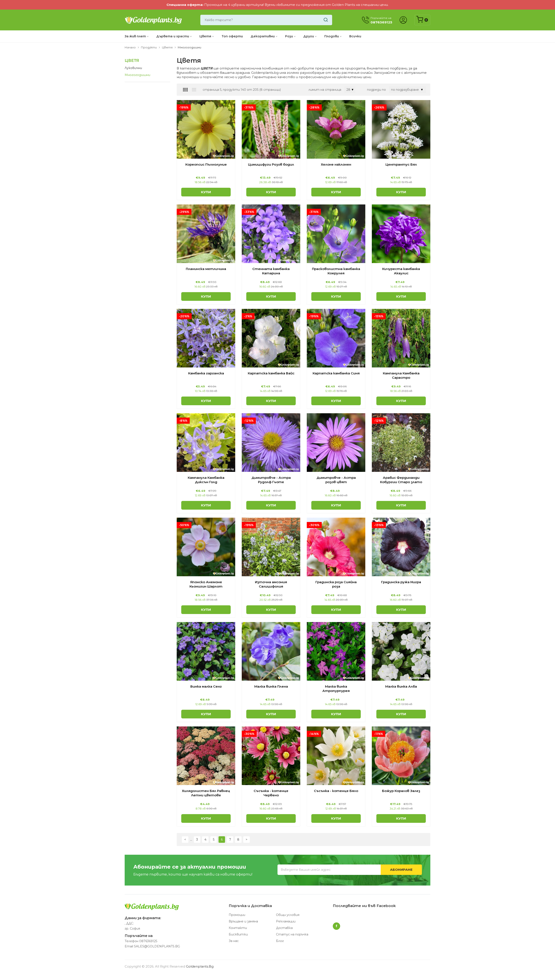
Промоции (237, 915)
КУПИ (206, 192)
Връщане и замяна (243, 921)
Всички (355, 36)
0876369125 (148, 941)
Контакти (238, 928)
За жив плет (135, 36)
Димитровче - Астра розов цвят (336, 480)
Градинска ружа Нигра (401, 582)
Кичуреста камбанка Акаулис (401, 271)
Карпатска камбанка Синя (336, 373)
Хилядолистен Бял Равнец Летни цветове (206, 793)
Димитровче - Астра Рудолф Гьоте (271, 480)
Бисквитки (238, 934)
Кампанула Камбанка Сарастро (401, 375)
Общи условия (287, 915)
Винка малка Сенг (206, 686)
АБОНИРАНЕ (401, 870)
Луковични (133, 68)
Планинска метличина (206, 269)
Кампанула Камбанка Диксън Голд (206, 480)
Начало (130, 47)
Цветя (205, 36)
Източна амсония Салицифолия (271, 584)
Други (308, 36)
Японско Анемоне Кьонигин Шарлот (205, 584)
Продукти (149, 47)
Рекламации (285, 921)
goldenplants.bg (200, 966)
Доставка (284, 928)
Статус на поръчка (292, 934)
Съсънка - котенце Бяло (336, 791)
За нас (234, 941)
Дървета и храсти (172, 36)
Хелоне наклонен (336, 164)
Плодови (331, 36)
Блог (280, 941)
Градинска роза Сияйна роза (336, 584)
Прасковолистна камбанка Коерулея (336, 271)
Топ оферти (232, 36)
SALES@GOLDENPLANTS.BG (157, 946)
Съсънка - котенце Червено (271, 793)
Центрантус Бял (401, 164)
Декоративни (263, 36)
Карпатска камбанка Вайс (271, 373)
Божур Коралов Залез (401, 791)
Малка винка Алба (401, 686)
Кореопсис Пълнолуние (206, 164)
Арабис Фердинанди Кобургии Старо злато (401, 480)
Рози (289, 36)
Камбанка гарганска (206, 373)
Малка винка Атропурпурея (336, 688)
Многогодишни (137, 75)
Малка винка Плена (271, 686)
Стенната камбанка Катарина (271, 271)
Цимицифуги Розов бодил (271, 164)
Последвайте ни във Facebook (364, 906)
